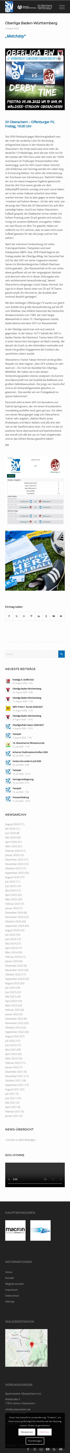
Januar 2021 (12, 1115)
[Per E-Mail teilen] (60, 616)
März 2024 (11, 952)
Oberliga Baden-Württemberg (27, 688)
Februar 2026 (13, 850)
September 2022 (14, 1031)
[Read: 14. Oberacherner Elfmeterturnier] (8, 745)
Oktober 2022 (13, 1027)
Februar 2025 (13, 903)
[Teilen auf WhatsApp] (24, 616)
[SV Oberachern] (29, 6)
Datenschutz (12, 1295)
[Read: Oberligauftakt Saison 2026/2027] (8, 727)
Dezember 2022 (14, 1018)
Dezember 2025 (14, 859)
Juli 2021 (10, 1093)
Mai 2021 (10, 1102)
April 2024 (11, 948)
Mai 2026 (10, 837)
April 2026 (11, 841)
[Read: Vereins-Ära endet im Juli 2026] (8, 763)
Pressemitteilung (21, 797)
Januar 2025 (12, 908)
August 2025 (12, 877)
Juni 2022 (10, 1045)
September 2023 (14, 978)
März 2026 (11, 846)
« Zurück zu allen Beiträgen (20, 1139)
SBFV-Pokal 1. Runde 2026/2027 (28, 706)
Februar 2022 (13, 1062)
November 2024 (14, 917)
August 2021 (12, 1089)
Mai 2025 (10, 890)
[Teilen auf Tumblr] (46, 616)
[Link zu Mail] (60, 1448)
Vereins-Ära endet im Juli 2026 (27, 761)
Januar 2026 (12, 855)
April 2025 (11, 894)
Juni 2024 (10, 939)
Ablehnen (44, 1432)
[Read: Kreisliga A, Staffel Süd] (8, 681)
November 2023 (14, 970)
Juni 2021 (10, 1098)
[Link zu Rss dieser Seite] (54, 1448)
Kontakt (9, 1277)
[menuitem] (60, 6)
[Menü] (60, 6)
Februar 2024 (13, 956)
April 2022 (11, 1054)
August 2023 (12, 983)
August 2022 (12, 1036)
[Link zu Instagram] (41, 1448)
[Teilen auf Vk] (53, 616)
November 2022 (14, 1023)
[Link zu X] (34, 1448)
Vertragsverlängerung (23, 779)
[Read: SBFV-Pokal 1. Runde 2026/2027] (8, 708)
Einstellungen (35, 1440)
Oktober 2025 (13, 868)
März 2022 (11, 1058)
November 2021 (14, 1076)
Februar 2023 (13, 1009)
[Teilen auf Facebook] (9, 616)
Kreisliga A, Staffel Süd (23, 679)
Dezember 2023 (14, 965)
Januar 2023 (12, 1014)
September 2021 (14, 1085)
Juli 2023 (10, 987)
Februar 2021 (13, 1111)
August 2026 (12, 824)
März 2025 (11, 899)
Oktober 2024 (13, 921)
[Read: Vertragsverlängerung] (8, 781)
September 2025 (14, 872)
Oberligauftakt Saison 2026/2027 (28, 724)
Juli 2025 (10, 881)
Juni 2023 (10, 992)
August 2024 (12, 930)
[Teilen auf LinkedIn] (38, 616)
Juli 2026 (10, 828)
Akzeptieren (27, 1432)
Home (8, 1272)
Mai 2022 (10, 1049)
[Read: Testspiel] (8, 736)
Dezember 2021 (14, 1071)
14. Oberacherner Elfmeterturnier (29, 742)
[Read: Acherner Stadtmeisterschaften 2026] (8, 754)
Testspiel (17, 733)
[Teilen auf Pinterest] (31, 616)
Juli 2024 (10, 934)
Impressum (11, 1289)
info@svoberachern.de (17, 1409)
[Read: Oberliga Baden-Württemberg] (8, 690)
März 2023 (11, 1005)
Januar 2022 (12, 1067)
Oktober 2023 (13, 974)
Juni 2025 (10, 886)
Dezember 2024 (14, 912)
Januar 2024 (12, 961)
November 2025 (14, 864)
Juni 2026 (10, 833)
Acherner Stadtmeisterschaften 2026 (30, 752)
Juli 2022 (10, 1040)
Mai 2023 (10, 996)
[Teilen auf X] (16, 616)
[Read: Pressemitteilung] (8, 799)
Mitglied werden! (14, 1283)
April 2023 (11, 1001)
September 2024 (14, 925)
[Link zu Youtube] (47, 1448)
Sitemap (9, 1301)
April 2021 (11, 1107)
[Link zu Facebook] (28, 1448)
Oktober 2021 (13, 1080)
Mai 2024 (10, 943)
